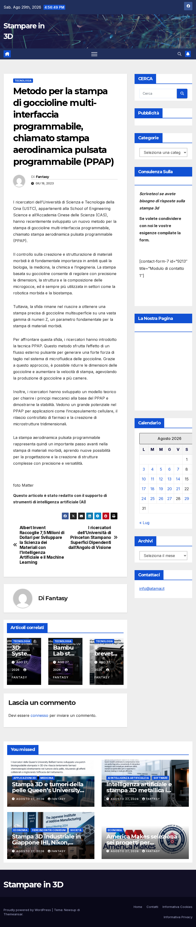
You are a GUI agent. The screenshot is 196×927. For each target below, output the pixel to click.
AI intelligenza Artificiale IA (128, 777)
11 (152, 479)
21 (178, 488)
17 (144, 488)
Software (160, 777)
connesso (39, 715)
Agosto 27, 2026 (30, 799)
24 (144, 498)
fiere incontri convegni (49, 830)
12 (161, 479)
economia (20, 830)
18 (152, 488)
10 (144, 479)
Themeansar (13, 914)
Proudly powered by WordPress (28, 910)
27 (169, 498)
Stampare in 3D (33, 885)
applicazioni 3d (24, 777)
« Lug (144, 522)
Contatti (152, 907)
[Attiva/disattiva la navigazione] (94, 54)
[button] (179, 54)
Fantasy (42, 177)
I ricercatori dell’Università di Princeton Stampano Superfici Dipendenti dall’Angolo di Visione (89, 537)
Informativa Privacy (178, 917)
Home (138, 907)
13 (169, 479)
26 (161, 498)
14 (178, 479)
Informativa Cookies (177, 907)
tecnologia (23, 80)
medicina (46, 777)
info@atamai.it (151, 588)
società (76, 830)
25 (152, 498)
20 (169, 488)
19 (161, 488)
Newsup (70, 910)
